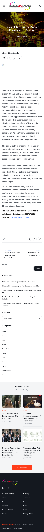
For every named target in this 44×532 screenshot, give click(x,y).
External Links (6, 336)
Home (25, 506)
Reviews (4, 362)
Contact (26, 502)
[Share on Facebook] (4, 58)
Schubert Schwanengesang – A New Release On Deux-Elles (20, 286)
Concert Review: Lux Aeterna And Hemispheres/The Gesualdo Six (11, 451)
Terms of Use (17, 528)
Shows (22, 22)
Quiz (3, 357)
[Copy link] (20, 58)
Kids (3, 340)
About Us (26, 498)
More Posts (22, 467)
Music (4, 344)
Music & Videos (7, 349)
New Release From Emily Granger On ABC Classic (18, 282)
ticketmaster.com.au (20, 217)
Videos (4, 375)
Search (4, 265)
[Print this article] (15, 58)
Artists (4, 331)
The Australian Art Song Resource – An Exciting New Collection (32, 451)
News (4, 353)
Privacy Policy (28, 514)
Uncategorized (6, 370)
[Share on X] (9, 58)
